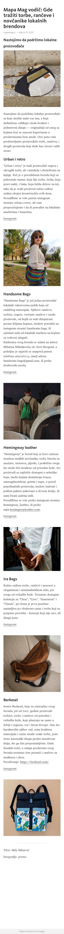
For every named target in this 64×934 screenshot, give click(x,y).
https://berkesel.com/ (34, 762)
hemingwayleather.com (25, 509)
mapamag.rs (9, 32)
